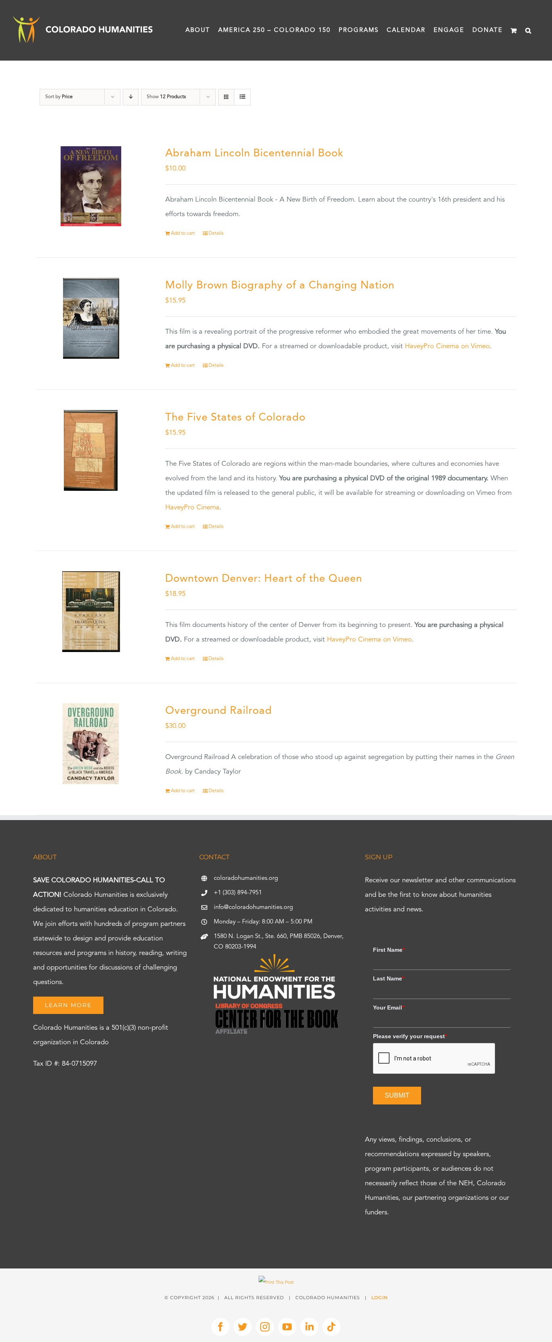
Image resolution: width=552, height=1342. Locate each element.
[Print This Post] (276, 1283)
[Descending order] (131, 97)
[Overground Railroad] (91, 743)
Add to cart (183, 233)
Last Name (388, 978)
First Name (389, 950)
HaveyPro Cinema (192, 507)
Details (216, 233)
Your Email (388, 1007)
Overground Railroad (218, 711)
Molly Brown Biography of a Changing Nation (279, 285)
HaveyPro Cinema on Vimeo (447, 346)
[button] (528, 30)
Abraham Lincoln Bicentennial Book (254, 153)
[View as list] (242, 97)
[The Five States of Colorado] (91, 450)
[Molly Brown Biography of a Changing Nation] (91, 318)
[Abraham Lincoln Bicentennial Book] (91, 186)
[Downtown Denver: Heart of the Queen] (91, 611)
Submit (397, 1095)
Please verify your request (410, 1036)
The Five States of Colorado (235, 417)
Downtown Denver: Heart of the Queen (263, 579)
